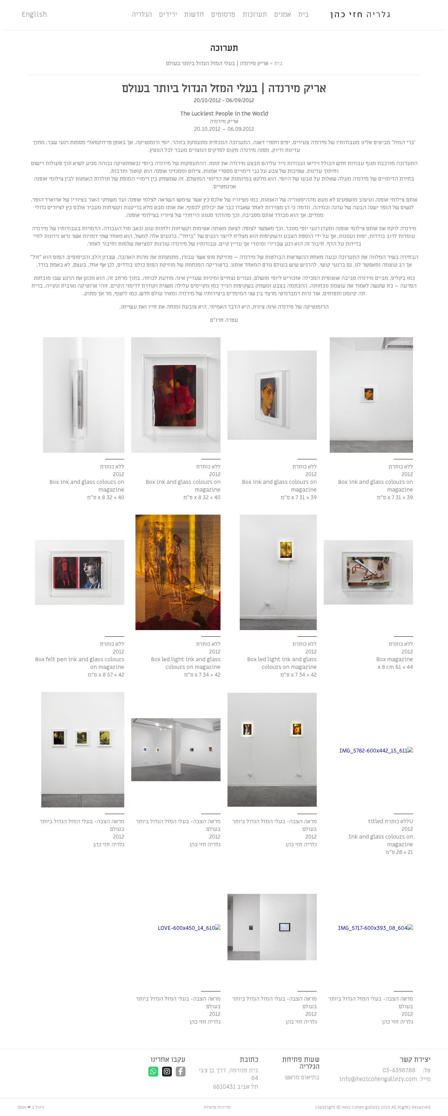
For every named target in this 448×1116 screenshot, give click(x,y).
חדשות (194, 14)
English (34, 14)
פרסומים (223, 14)
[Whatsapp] (153, 1071)
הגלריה (142, 14)
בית (303, 14)
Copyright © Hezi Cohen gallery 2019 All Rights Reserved (372, 1107)
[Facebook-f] (181, 1071)
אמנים (282, 14)
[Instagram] (167, 1071)
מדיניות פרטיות (217, 1107)
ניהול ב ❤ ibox (31, 1107)
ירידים (168, 14)
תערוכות (255, 14)
